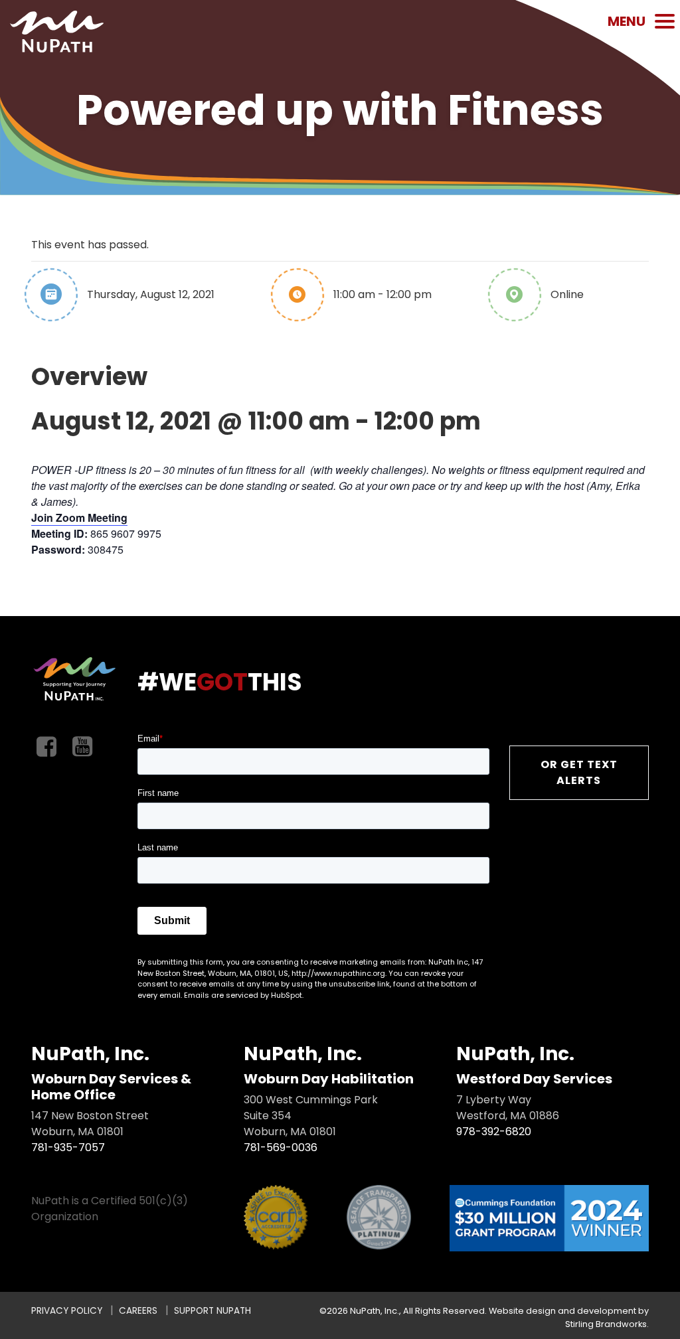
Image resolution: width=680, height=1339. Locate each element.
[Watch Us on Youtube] (82, 747)
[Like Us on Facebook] (46, 747)
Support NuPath (212, 1310)
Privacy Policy (66, 1310)
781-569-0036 (280, 1147)
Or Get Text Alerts (579, 772)
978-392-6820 (493, 1131)
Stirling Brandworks (606, 1324)
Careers (138, 1310)
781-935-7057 (68, 1147)
